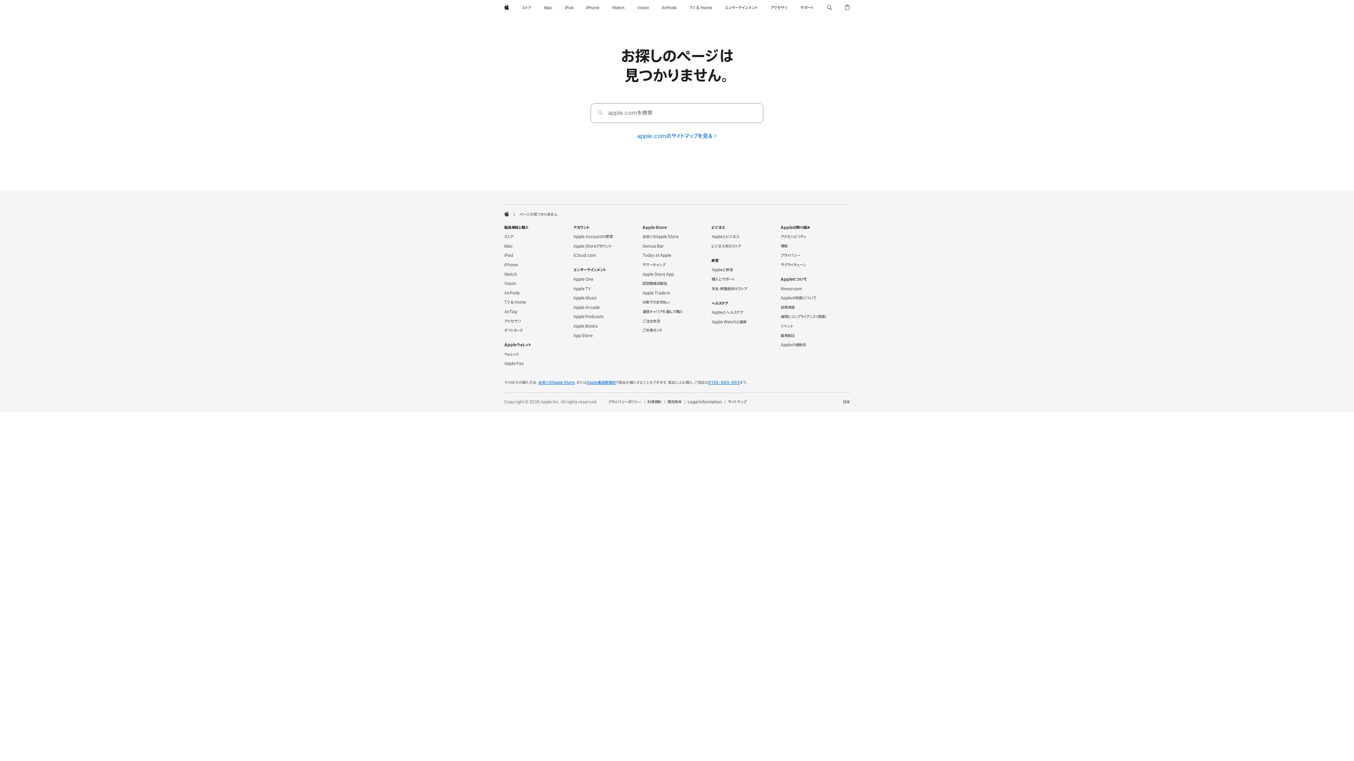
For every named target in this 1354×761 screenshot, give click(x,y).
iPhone (511, 264)
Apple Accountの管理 (592, 236)
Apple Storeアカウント (592, 246)
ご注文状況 (651, 321)
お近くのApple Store (660, 236)
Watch (510, 274)
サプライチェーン (793, 264)
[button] (829, 8)
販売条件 (674, 402)
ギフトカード (513, 330)
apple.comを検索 (630, 113)
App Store (583, 335)
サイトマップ (737, 402)
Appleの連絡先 (793, 344)
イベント (787, 326)
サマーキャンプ (653, 264)
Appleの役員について (798, 298)
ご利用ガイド (652, 330)
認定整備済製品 (654, 283)
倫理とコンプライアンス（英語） (804, 316)
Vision (510, 283)
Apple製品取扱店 (601, 382)
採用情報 (788, 307)
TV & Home (515, 302)
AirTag (510, 311)
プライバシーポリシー (624, 402)
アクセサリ (512, 321)
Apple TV (582, 288)
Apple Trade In (656, 293)
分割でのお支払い (656, 302)
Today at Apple (656, 255)
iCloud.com (584, 255)
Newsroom (791, 288)
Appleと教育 (722, 269)
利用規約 (654, 402)
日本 (846, 402)
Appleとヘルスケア (727, 312)
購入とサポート (723, 279)
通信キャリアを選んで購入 (662, 311)
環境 (784, 246)
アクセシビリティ (793, 236)
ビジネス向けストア (726, 246)
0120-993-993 (724, 382)
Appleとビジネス (725, 236)
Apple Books (585, 326)
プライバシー (790, 255)
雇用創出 (788, 335)
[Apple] (506, 214)
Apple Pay (514, 363)
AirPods (512, 293)
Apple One (583, 279)
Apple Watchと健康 (729, 322)
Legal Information (705, 402)
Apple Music (585, 298)
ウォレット (511, 354)
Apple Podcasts (588, 316)
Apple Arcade (586, 307)
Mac (508, 246)
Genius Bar (653, 246)
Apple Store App (658, 274)
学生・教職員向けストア (729, 288)
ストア (508, 236)
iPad (508, 255)
